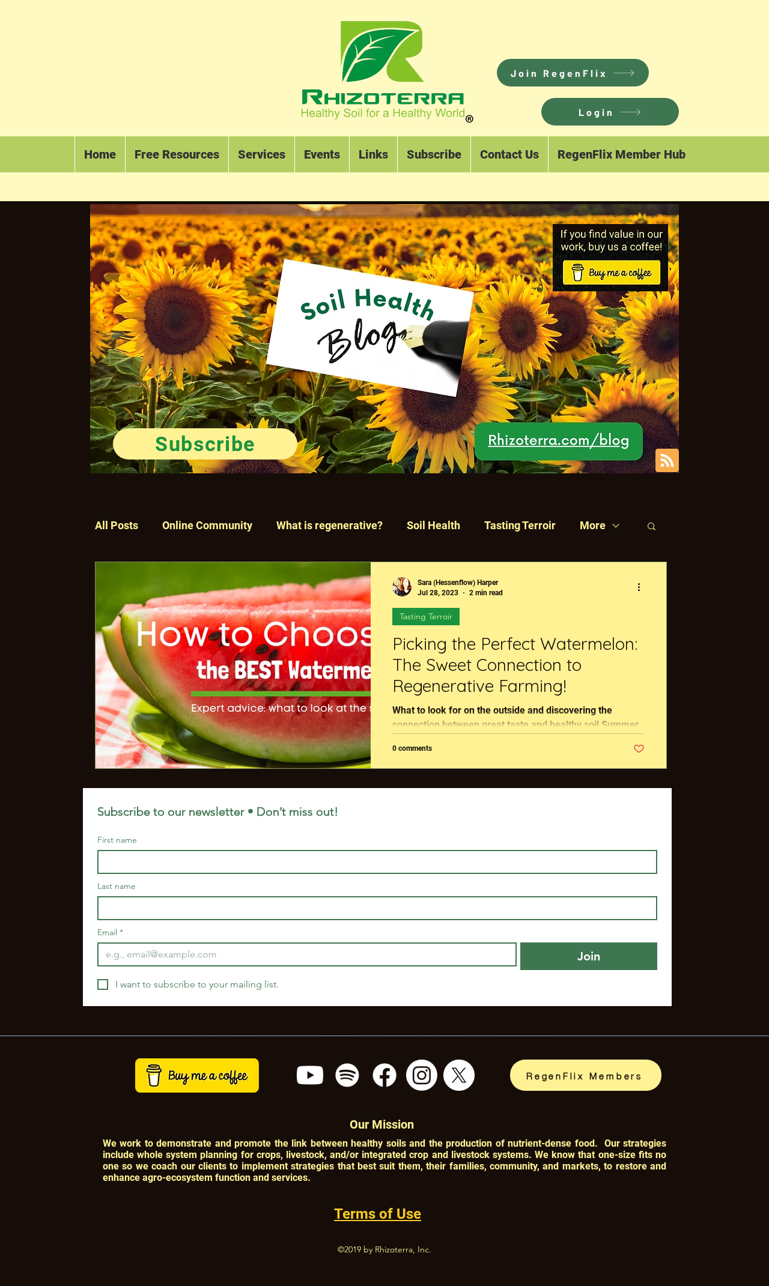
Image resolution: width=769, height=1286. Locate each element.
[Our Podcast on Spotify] (347, 1075)
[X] (459, 1075)
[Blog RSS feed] (667, 461)
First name (117, 840)
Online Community (207, 525)
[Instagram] (421, 1075)
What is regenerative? (329, 525)
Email (110, 932)
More (593, 525)
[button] (610, 112)
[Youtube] (310, 1075)
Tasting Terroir (520, 525)
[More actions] (643, 587)
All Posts (116, 525)
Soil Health (433, 525)
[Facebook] (384, 1075)
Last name (116, 886)
